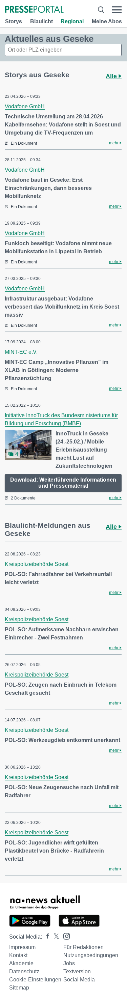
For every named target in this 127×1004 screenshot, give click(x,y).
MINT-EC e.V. (21, 352)
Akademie (21, 963)
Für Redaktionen (83, 947)
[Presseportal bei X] (54, 937)
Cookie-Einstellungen (35, 979)
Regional (72, 21)
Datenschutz (24, 971)
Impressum (22, 947)
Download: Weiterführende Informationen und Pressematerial (63, 483)
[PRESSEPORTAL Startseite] (34, 10)
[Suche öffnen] (101, 9)
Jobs (69, 963)
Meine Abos (107, 21)
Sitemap (19, 988)
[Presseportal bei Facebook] (45, 937)
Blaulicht (41, 21)
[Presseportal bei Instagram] (64, 936)
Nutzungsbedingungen (90, 955)
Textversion (77, 971)
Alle (112, 76)
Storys (13, 21)
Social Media (79, 979)
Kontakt (18, 955)
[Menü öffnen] (116, 9)
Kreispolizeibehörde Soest (36, 564)
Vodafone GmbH (25, 106)
